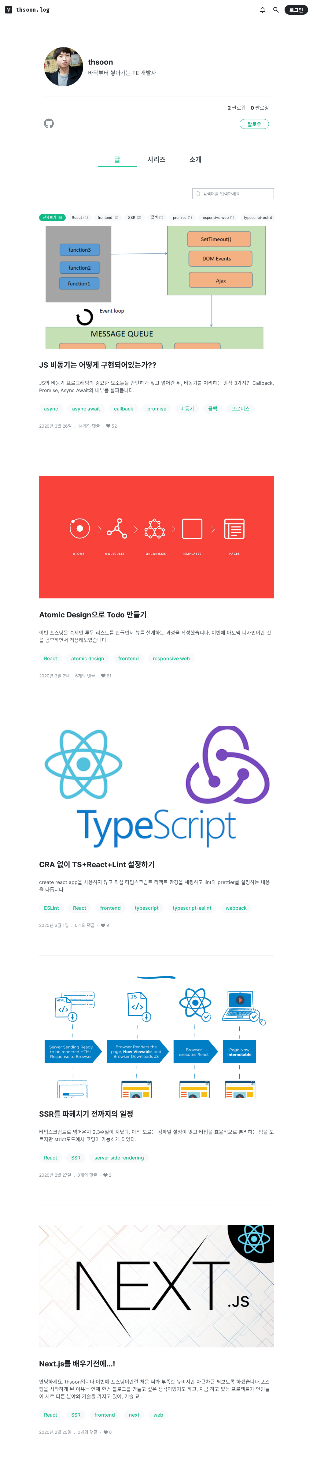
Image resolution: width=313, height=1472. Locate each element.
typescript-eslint (261, 217)
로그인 (296, 10)
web (158, 1415)
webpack (236, 908)
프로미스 (240, 409)
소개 (196, 159)
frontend (108, 217)
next (134, 1415)
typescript (147, 908)
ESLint (51, 908)
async (51, 409)
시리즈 (156, 159)
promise (182, 217)
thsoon (100, 62)
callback (123, 409)
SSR (134, 217)
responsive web (218, 217)
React (80, 217)
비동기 (187, 409)
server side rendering (119, 1158)
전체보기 (52, 217)
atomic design (87, 658)
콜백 (157, 217)
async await (86, 409)
